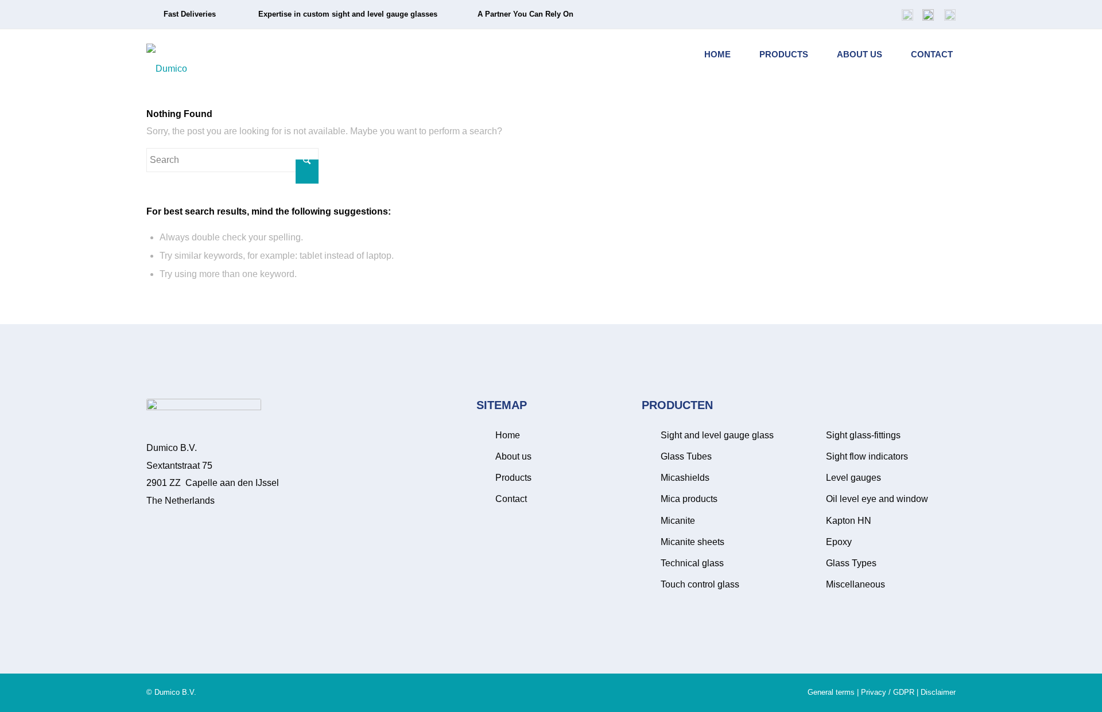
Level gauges (853, 478)
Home (507, 435)
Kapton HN (848, 521)
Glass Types (851, 563)
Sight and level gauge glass (717, 435)
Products (513, 478)
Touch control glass (700, 584)
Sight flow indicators (867, 456)
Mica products (689, 499)
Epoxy (839, 542)
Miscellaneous (855, 584)
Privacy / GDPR (887, 692)
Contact (511, 499)
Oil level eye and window (877, 499)
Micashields (685, 478)
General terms (831, 692)
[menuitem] (907, 14)
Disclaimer (938, 692)
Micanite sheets (692, 542)
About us (513, 456)
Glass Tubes (686, 456)
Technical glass (692, 563)
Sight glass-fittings (863, 435)
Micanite (678, 521)
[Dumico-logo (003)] (166, 54)
